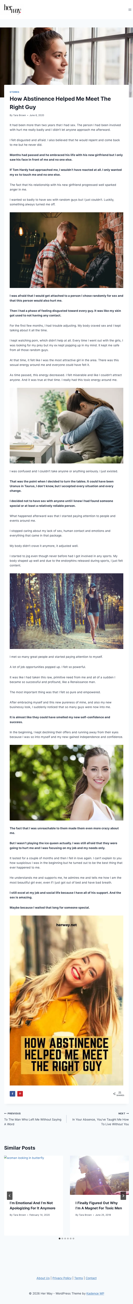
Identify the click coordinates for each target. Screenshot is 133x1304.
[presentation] (33, 1175)
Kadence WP (95, 1293)
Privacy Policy (62, 1278)
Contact (91, 1278)
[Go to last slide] (9, 1196)
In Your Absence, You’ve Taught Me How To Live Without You (100, 1119)
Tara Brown (19, 115)
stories (14, 92)
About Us (43, 1278)
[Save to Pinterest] (20, 1094)
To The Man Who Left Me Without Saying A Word (32, 1119)
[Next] (123, 1196)
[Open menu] (130, 9)
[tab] (59, 1238)
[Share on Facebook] (12, 1094)
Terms (78, 1278)
